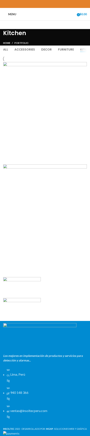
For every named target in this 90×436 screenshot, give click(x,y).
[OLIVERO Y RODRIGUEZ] (22, 287)
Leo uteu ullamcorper (27, 259)
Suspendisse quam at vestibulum (37, 157)
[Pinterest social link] (45, 4)
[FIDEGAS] (22, 308)
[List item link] (45, 395)
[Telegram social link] (54, 4)
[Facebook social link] (35, 4)
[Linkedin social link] (50, 4)
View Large (84, 65)
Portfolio (21, 43)
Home (6, 43)
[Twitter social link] (40, 4)
